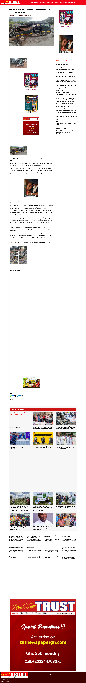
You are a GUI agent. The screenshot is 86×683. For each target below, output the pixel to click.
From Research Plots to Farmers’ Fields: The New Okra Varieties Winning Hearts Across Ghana (65, 76)
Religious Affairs (71, 2)
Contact (31, 674)
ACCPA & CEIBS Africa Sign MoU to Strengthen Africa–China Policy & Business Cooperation (18, 447)
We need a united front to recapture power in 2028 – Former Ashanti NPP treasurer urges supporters (16, 556)
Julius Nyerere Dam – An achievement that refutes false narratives (69, 551)
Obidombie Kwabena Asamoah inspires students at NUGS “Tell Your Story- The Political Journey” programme (65, 132)
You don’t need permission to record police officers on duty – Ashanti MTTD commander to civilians (66, 82)
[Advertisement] (43, 469)
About (36, 674)
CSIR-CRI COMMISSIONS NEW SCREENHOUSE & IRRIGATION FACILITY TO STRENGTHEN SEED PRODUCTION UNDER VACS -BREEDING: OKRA (66, 71)
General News (42, 2)
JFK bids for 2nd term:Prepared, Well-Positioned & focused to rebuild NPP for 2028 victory (66, 123)
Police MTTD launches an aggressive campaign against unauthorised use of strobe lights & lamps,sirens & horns (66, 105)
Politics (65, 2)
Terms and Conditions (34, 676)
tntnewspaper (5, 679)
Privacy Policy (48, 674)
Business (36, 2)
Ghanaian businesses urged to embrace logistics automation (34, 551)
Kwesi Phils (8, 681)
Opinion (60, 2)
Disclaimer (42, 674)
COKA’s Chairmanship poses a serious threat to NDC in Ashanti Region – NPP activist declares (66, 87)
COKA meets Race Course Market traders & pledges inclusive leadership (65, 527)
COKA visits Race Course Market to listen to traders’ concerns (20, 426)
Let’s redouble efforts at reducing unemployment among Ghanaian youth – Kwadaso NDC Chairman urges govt (34, 556)
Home (31, 2)
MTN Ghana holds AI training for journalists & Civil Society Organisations (42, 446)
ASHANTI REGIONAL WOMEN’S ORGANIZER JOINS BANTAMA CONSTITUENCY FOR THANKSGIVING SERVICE (66, 118)
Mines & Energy (54, 2)
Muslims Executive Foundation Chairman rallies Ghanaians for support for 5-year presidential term (51, 556)
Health (48, 2)
